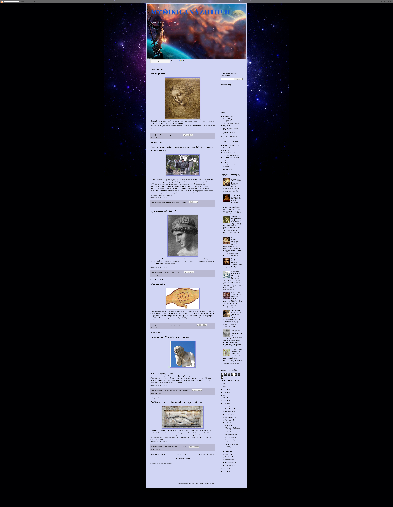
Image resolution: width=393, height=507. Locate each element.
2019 (225, 395)
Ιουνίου (227, 451)
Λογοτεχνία (227, 148)
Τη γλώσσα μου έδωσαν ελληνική (230, 166)
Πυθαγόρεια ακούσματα (231, 155)
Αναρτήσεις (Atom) (165, 463)
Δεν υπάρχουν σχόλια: (188, 325)
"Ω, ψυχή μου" (158, 73)
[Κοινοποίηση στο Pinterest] (192, 135)
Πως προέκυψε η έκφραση (231, 158)
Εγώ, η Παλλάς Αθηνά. (163, 211)
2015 (225, 406)
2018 (225, 398)
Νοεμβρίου (228, 412)
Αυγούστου (229, 420)
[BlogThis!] (186, 135)
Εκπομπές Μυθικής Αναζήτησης (229, 133)
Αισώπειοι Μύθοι (228, 117)
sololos (202, 483)
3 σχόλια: (178, 272)
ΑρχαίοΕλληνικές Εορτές (231, 123)
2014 (225, 469)
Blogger (212, 483)
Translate (185, 61)
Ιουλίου (227, 423)
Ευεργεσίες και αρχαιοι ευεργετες (231, 142)
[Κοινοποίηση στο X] (188, 135)
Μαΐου (227, 454)
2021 (225, 389)
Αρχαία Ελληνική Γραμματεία (228, 120)
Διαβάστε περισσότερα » (158, 130)
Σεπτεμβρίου (229, 417)
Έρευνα (158, 205)
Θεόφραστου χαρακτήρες (231, 145)
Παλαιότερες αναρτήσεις (206, 454)
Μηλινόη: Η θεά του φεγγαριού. (236, 294)
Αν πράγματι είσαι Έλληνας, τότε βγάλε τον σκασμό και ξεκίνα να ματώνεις (232, 199)
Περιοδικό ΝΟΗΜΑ (229, 153)
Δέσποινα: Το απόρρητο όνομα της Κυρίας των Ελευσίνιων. (236, 219)
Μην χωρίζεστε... (159, 284)
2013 (225, 472)
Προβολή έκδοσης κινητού (182, 458)
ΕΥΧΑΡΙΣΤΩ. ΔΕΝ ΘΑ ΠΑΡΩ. (236, 180)
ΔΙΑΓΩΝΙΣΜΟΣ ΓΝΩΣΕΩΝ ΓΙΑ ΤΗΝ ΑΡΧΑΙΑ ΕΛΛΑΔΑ (236, 313)
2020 (225, 392)
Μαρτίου (228, 460)
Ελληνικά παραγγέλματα (231, 136)
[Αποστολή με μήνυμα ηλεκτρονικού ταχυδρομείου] (184, 135)
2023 (225, 384)
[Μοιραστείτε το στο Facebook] (190, 135)
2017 (225, 401)
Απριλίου (228, 457)
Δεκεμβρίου (229, 409)
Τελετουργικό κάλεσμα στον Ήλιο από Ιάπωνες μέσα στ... (233, 429)
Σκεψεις (158, 138)
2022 (225, 387)
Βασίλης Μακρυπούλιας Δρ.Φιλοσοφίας (230, 129)
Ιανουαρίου (229, 465)
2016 (225, 403)
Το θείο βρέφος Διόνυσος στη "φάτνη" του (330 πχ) (236, 332)
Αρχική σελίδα (181, 454)
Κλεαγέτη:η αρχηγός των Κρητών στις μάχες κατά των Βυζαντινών (236, 275)
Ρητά (224, 160)
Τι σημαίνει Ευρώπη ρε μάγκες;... (169, 337)
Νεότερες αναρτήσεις (158, 454)
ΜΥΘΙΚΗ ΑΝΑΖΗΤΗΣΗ (190, 11)
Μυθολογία (226, 150)
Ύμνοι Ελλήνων (160, 275)
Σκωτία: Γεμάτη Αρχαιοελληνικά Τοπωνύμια (236, 351)
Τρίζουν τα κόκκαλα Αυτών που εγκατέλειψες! (177, 402)
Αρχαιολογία (227, 126)
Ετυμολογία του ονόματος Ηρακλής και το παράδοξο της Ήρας (236, 241)
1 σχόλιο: (177, 135)
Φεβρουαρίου (229, 462)
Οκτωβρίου (229, 414)
